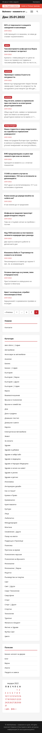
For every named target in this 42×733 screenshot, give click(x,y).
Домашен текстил (12, 418)
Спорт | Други (10, 604)
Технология (9, 613)
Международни (11, 523)
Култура (8, 509)
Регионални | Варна (13, 568)
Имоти (7, 668)
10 (6, 696)
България (8, 373)
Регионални (9, 563)
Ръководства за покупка (14, 577)
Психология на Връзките (15, 559)
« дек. (7, 709)
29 (18, 702)
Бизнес (7, 363)
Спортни (8, 609)
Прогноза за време (12, 550)
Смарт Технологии (12, 591)
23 (20, 699)
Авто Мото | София (12, 345)
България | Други (12, 382)
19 (11, 699)
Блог (6, 659)
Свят (6, 582)
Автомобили (9, 350)
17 (6, 699)
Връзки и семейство (13, 404)
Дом (6, 409)
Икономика (9, 482)
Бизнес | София (11, 368)
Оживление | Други (13, 532)
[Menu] (31, 11)
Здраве (7, 445)
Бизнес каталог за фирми (15, 654)
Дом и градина (11, 413)
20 (13, 699)
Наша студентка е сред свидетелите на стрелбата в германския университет (20, 131)
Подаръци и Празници (14, 541)
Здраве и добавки (12, 450)
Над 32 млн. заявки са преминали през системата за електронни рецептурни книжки (19, 103)
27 (13, 702)
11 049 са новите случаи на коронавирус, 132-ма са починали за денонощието (20, 176)
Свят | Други (10, 586)
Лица (7, 513)
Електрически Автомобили (15, 432)
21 (15, 699)
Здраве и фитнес (11, 477)
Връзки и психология (13, 400)
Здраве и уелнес (11, 473)
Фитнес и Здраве (11, 627)
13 (13, 696)
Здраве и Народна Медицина (16, 463)
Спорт (7, 600)
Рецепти (8, 573)
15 (18, 696)
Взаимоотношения (12, 395)
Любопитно (9, 518)
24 (6, 702)
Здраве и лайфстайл (13, 454)
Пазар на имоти (11, 536)
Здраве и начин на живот (15, 468)
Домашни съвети (12, 423)
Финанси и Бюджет (12, 623)
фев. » (13, 709)
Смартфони (9, 595)
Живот (7, 436)
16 (20, 696)
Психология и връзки (13, 554)
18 (8, 699)
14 (15, 696)
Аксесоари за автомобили (15, 354)
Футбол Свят (10, 632)
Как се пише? (10, 491)
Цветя (7, 636)
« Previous (9, 312)
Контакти (36, 2)
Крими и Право (11, 495)
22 (18, 699)
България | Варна (12, 377)
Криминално (10, 500)
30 (20, 702)
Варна (7, 391)
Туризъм (8, 618)
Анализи (8, 359)
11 (8, 696)
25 (8, 702)
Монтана (8, 527)
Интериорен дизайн (13, 486)
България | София (12, 386)
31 (6, 705)
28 (15, 702)
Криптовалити (10, 504)
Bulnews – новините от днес (16, 11)
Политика (8, 545)
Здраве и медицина (13, 459)
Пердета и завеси (12, 672)
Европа (7, 427)
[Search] (37, 11)
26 (11, 702)
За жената (9, 441)
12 (11, 696)
